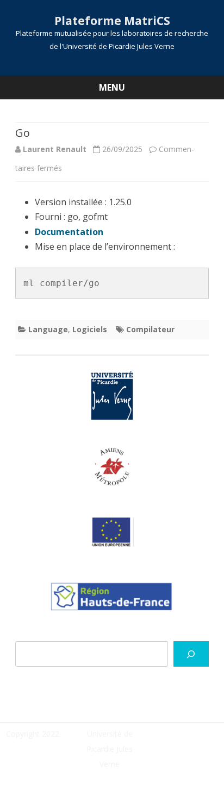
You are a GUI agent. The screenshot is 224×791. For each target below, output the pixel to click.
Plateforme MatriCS (112, 21)
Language (48, 329)
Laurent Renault (54, 149)
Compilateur (150, 329)
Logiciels (89, 329)
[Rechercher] (191, 654)
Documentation (69, 232)
